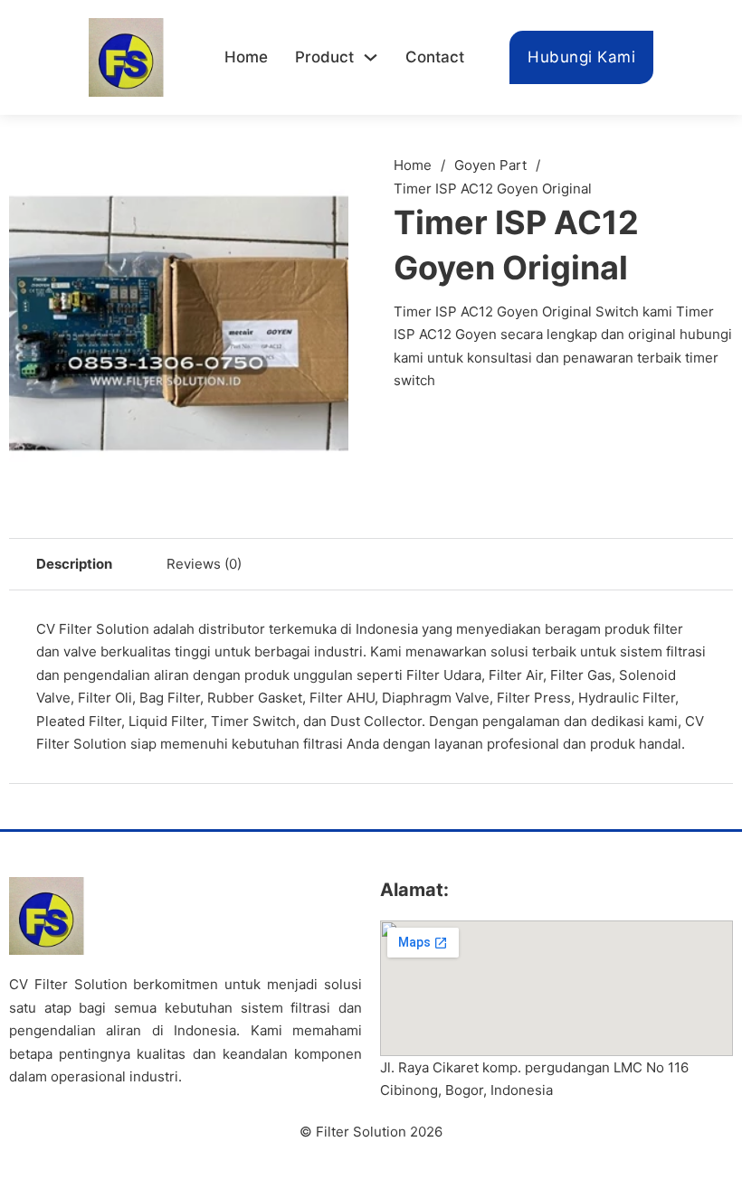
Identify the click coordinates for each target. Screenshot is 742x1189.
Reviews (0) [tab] (204, 563)
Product (324, 57)
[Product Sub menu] (370, 57)
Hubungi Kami (581, 57)
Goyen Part (490, 165)
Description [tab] (74, 563)
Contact (434, 57)
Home (246, 57)
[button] (324, 178)
